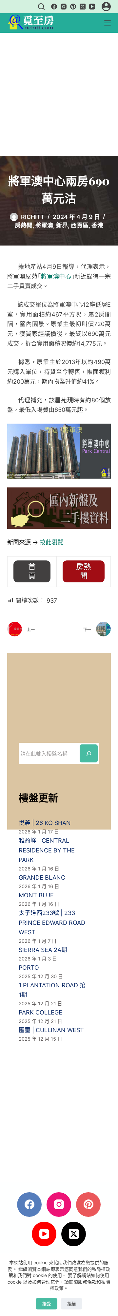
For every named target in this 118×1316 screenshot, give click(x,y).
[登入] (106, 6)
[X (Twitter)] (83, 6)
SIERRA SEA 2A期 (43, 949)
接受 (46, 1303)
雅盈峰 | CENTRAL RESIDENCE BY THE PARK (47, 850)
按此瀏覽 (51, 542)
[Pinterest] (73, 6)
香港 (97, 225)
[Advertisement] (59, 94)
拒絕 (71, 1303)
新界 (62, 225)
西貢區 (79, 225)
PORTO (29, 967)
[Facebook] (54, 6)
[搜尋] (41, 6)
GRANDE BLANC (42, 877)
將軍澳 (44, 225)
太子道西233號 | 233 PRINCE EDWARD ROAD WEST (52, 922)
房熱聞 (23, 225)
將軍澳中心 (56, 276)
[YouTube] (92, 6)
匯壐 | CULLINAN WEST (51, 1030)
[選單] (107, 23)
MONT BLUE (36, 895)
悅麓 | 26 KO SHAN (45, 822)
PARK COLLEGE (40, 1012)
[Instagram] (64, 6)
